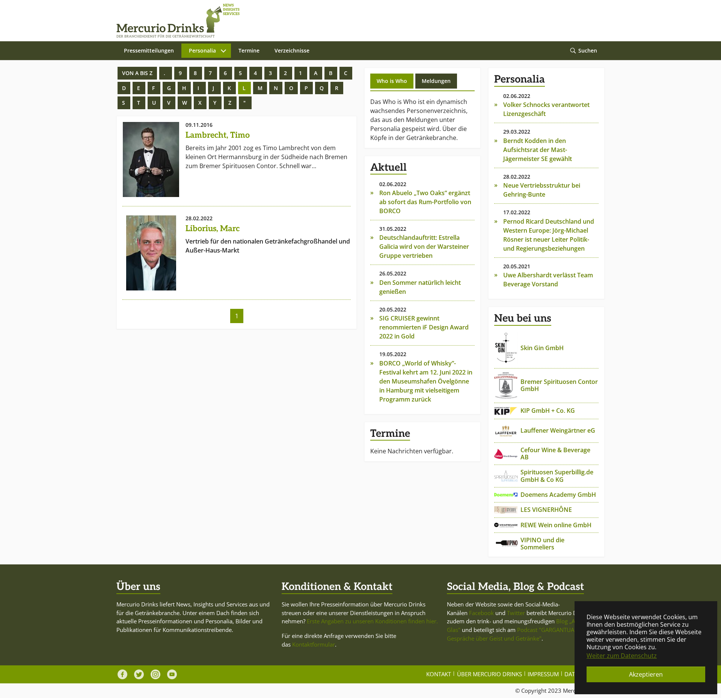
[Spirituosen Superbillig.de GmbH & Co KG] (505, 476)
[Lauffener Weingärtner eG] (505, 431)
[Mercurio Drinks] (356, 20)
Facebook (481, 613)
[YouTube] (171, 674)
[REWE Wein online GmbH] (505, 525)
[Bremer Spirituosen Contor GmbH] (505, 385)
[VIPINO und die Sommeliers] (505, 544)
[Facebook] (122, 674)
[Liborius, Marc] (150, 252)
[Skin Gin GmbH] (505, 348)
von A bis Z (137, 73)
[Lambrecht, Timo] (150, 159)
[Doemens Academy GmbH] (505, 494)
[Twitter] (138, 674)
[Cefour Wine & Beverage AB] (505, 454)
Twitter (516, 613)
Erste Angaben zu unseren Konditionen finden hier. (372, 621)
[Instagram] (155, 674)
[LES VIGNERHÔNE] (505, 510)
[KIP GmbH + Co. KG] (505, 411)
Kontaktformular (313, 644)
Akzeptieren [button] (646, 674)
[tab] (391, 81)
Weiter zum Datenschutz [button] (622, 655)
